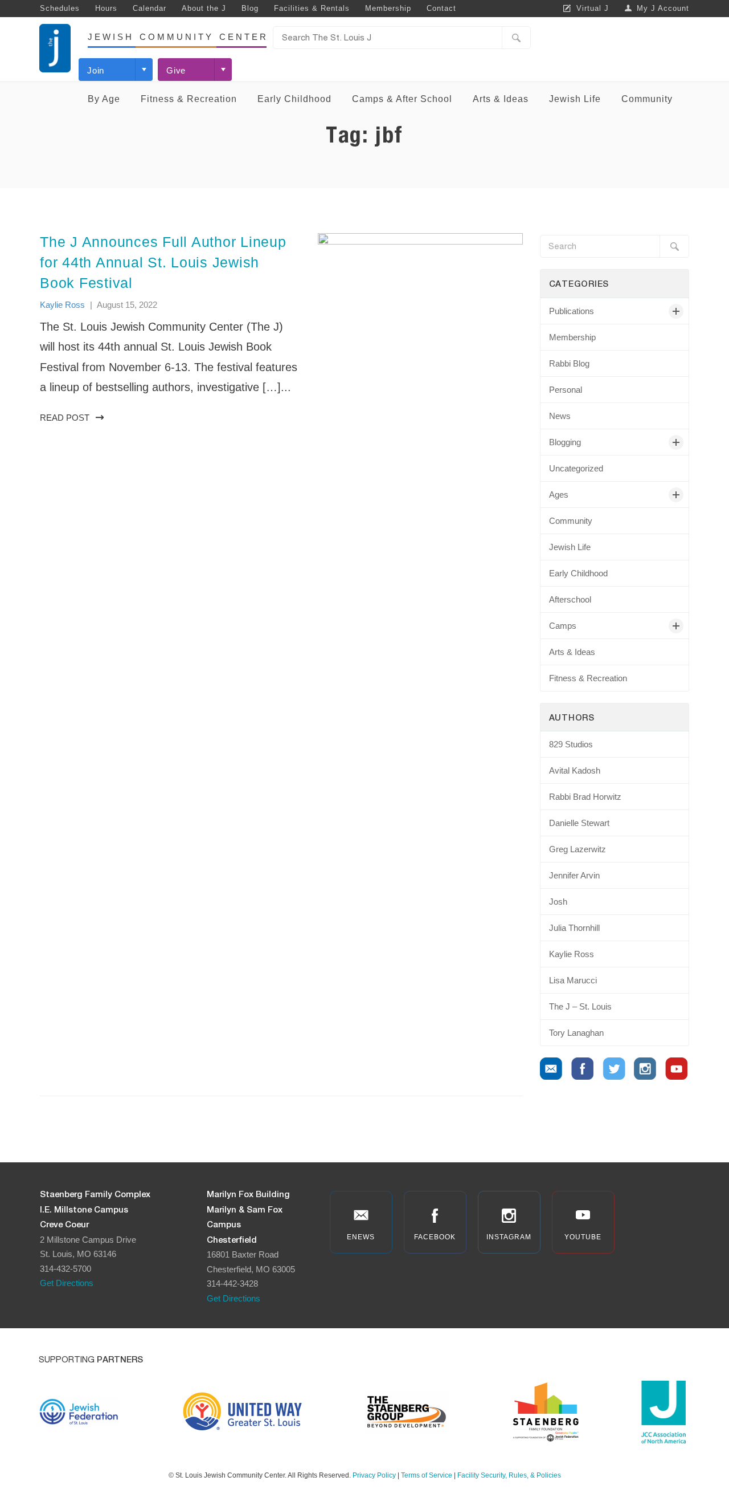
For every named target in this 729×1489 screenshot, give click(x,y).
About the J (204, 8)
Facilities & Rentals (312, 8)
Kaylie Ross (62, 305)
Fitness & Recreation (189, 99)
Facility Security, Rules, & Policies (509, 1475)
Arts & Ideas (501, 99)
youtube (582, 1237)
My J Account (663, 8)
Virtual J (592, 8)
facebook (435, 1237)
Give (176, 70)
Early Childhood (294, 99)
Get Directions (66, 1283)
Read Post (64, 417)
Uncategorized (576, 468)
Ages (558, 494)
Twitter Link (614, 1068)
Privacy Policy (374, 1475)
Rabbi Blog (569, 363)
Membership (388, 8)
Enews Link (551, 1068)
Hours (106, 8)
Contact (441, 8)
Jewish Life (575, 99)
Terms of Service (426, 1475)
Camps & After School (402, 99)
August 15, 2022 (127, 305)
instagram (508, 1237)
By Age (104, 99)
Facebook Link (582, 1068)
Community (647, 99)
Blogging (565, 442)
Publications (571, 311)
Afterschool (570, 599)
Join (95, 70)
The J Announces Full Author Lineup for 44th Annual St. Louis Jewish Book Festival (163, 262)
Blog (250, 8)
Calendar (149, 8)
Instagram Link (645, 1068)
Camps (562, 625)
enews (361, 1237)
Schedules (60, 8)
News (560, 416)
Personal (565, 389)
